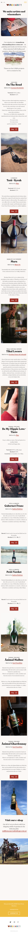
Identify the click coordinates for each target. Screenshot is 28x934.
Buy (12, 129)
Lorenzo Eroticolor (17, 88)
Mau (17, 183)
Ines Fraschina (17, 663)
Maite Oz (17, 265)
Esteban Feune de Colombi (17, 354)
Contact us (14, 913)
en (1, 2)
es (4, 2)
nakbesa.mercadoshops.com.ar (14, 831)
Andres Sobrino (17, 509)
